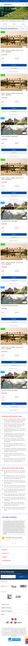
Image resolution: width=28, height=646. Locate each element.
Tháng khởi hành (6, 560)
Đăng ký (21, 576)
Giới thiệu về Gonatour (6, 607)
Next (16, 543)
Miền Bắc (18, 20)
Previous (12, 543)
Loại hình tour (5, 553)
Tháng (14, 24)
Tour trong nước (12, 20)
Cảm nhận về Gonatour (9, 517)
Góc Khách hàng (5, 604)
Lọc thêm (23, 24)
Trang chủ (3, 20)
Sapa (23, 20)
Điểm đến (5, 24)
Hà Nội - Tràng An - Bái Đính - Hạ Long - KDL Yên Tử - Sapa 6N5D (12, 51)
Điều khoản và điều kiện (6, 611)
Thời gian (4, 557)
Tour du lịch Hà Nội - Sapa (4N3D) (9, 136)
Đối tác (3, 614)
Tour (7, 20)
